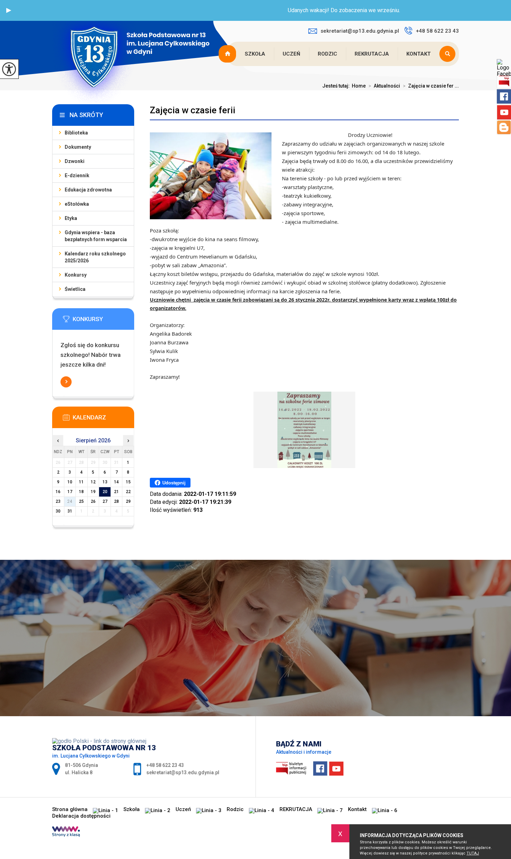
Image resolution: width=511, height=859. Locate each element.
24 (69, 501)
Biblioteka (76, 133)
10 (69, 482)
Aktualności (384, 85)
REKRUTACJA (372, 54)
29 (128, 501)
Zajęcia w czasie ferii (192, 110)
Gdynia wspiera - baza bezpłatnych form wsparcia (96, 236)
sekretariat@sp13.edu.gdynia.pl (360, 31)
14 (116, 482)
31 (69, 511)
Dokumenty (78, 147)
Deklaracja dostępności (81, 816)
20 (105, 491)
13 (105, 482)
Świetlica (75, 289)
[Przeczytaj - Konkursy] (104, 321)
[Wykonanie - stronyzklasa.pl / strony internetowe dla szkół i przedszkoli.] (66, 832)
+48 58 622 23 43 (437, 31)
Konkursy (76, 275)
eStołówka (77, 204)
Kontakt (418, 54)
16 (58, 491)
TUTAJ (473, 853)
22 (128, 491)
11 (81, 482)
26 (93, 501)
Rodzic (327, 54)
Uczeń (291, 54)
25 (81, 501)
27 (105, 501)
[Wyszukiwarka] (449, 54)
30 (58, 511)
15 (128, 482)
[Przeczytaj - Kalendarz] (104, 419)
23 (58, 501)
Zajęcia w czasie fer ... (431, 85)
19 (93, 491)
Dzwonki (74, 161)
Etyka (71, 218)
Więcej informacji (66, 381)
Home (359, 85)
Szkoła (255, 54)
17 (69, 491)
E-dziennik (77, 175)
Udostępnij (174, 482)
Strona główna (228, 54)
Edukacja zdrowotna (88, 190)
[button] (8, 10)
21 (116, 491)
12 (93, 482)
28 (116, 501)
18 (81, 491)
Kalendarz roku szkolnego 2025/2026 (95, 257)
